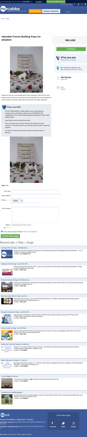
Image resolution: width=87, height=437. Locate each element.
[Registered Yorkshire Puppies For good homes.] (7, 351)
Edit (62, 87)
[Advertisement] (43, 26)
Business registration (51, 11)
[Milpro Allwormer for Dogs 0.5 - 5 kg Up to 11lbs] (7, 367)
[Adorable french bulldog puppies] (7, 404)
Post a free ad (35, 11)
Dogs (7, 18)
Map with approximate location (71, 69)
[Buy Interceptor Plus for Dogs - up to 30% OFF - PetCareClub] (7, 304)
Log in (68, 12)
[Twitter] (63, 423)
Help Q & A (21, 419)
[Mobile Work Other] (17, 201)
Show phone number (68, 60)
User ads (64, 79)
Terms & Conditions (30, 232)
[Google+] (74, 423)
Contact (71, 49)
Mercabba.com (5, 434)
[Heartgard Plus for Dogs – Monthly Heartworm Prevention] (7, 258)
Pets (2, 18)
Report (63, 89)
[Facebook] (52, 423)
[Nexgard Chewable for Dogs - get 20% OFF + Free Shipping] (7, 323)
